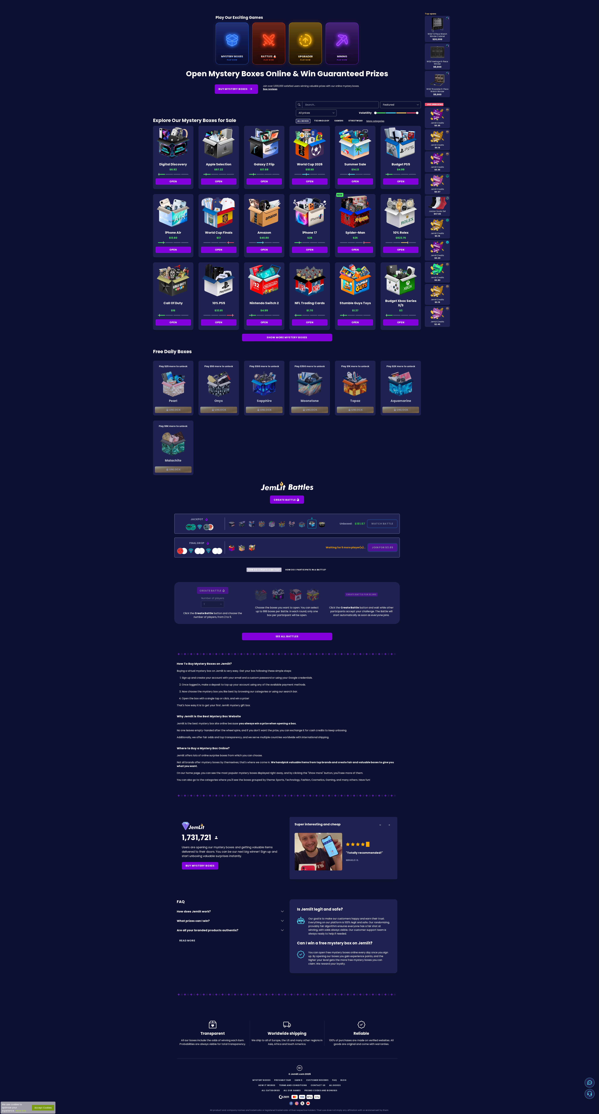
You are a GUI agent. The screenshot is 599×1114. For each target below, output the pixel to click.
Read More (187, 940)
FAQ (334, 1080)
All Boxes (303, 121)
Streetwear (355, 120)
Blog (343, 1080)
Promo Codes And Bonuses (320, 1090)
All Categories (271, 1090)
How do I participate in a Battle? (305, 569)
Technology (321, 120)
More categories (375, 121)
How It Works (266, 1085)
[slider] (375, 113)
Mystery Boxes (261, 1080)
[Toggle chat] (590, 1083)
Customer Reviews (317, 1080)
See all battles (287, 636)
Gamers (338, 120)
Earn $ (298, 1080)
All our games (292, 1090)
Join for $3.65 (382, 547)
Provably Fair (282, 1080)
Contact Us (318, 1085)
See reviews (270, 89)
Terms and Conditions (293, 1085)
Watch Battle (382, 523)
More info (21, 1110)
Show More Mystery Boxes (287, 337)
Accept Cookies (43, 1107)
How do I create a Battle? (264, 569)
